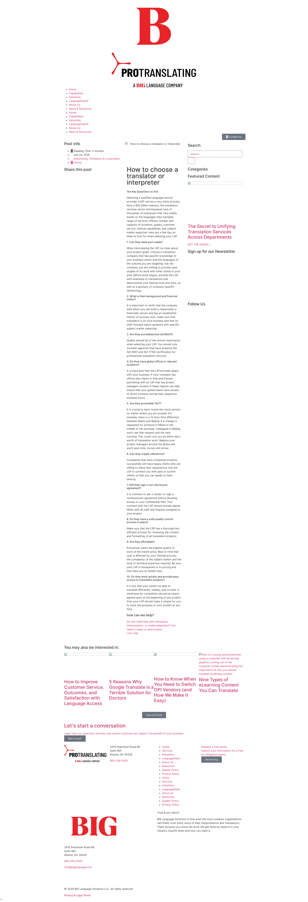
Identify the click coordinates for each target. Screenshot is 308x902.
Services (167, 750)
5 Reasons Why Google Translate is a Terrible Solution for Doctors (131, 690)
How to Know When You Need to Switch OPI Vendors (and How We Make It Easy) (175, 689)
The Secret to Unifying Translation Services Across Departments (211, 232)
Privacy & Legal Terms (77, 895)
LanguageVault (171, 758)
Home (72, 89)
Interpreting (80, 158)
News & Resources (80, 108)
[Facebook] (192, 313)
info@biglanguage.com (78, 867)
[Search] (191, 160)
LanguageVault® (79, 101)
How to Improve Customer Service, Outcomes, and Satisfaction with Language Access (84, 692)
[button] (65, 177)
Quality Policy (170, 770)
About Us (74, 104)
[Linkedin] (201, 313)
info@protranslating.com (125, 766)
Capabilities (76, 93)
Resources (168, 766)
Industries (75, 97)
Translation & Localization (104, 158)
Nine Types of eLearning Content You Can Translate (219, 685)
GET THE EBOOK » (199, 244)
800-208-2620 (119, 760)
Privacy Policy (170, 773)
